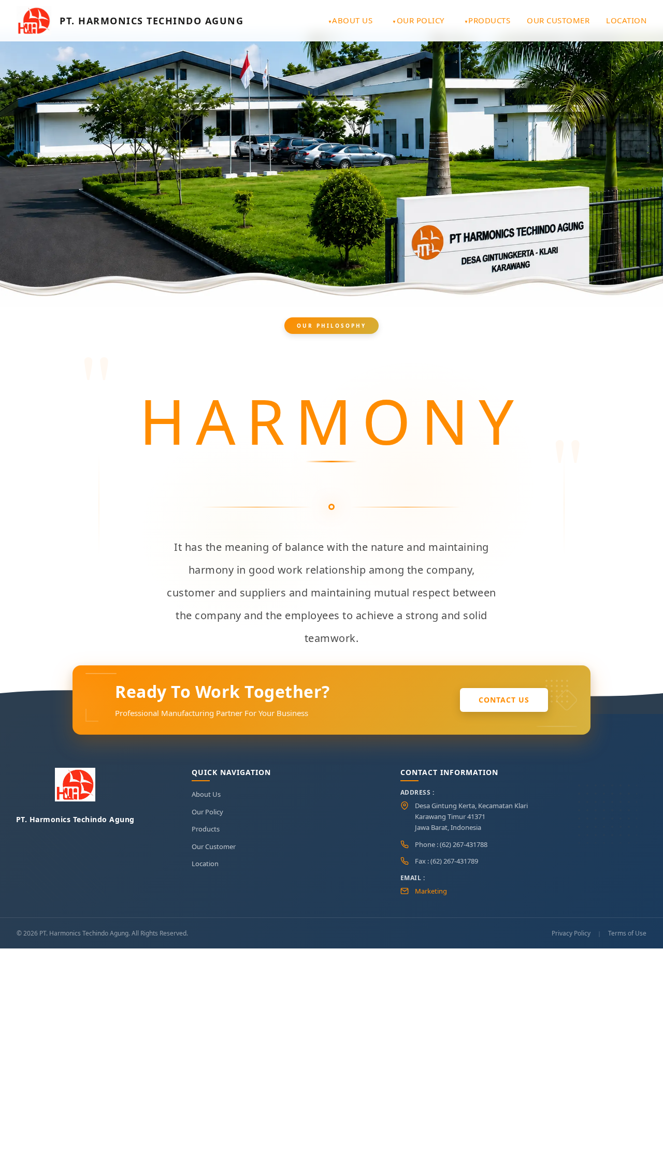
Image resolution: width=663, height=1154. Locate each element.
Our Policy (420, 20)
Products (489, 20)
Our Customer (558, 20)
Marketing (431, 891)
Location (626, 20)
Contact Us (504, 700)
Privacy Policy (571, 933)
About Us (352, 20)
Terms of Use (627, 933)
